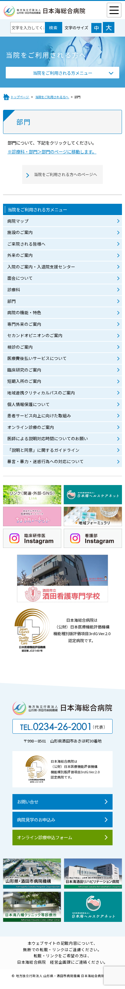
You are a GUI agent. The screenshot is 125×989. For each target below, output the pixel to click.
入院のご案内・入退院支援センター (41, 267)
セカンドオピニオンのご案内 (34, 335)
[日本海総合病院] (45, 13)
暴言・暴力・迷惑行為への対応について (45, 461)
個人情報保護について (28, 404)
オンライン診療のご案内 (30, 427)
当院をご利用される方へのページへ (65, 174)
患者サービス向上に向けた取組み (39, 415)
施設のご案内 (20, 232)
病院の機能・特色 (24, 312)
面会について (20, 278)
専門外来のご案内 (24, 324)
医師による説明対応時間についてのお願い (47, 438)
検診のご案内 (20, 347)
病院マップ (18, 221)
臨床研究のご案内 (24, 370)
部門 (11, 301)
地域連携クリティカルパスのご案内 (41, 393)
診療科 (13, 289)
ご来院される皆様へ (26, 244)
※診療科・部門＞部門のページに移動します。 (52, 151)
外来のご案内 (20, 255)
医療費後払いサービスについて (37, 358)
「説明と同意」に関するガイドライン (43, 450)
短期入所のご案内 (24, 381)
